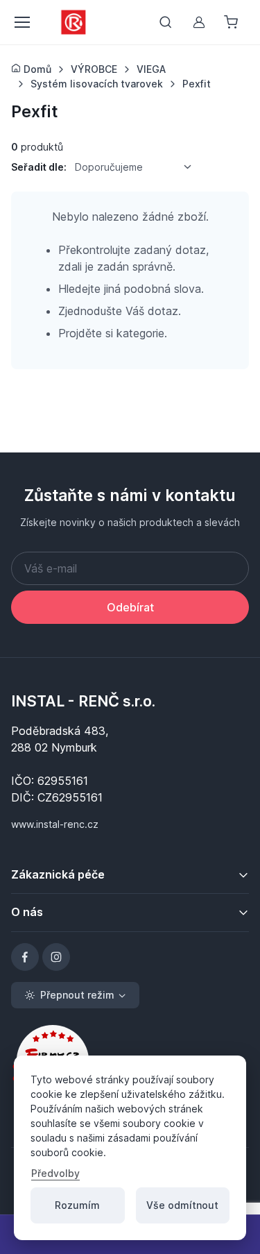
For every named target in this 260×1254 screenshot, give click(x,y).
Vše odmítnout (182, 1205)
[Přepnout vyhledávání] (165, 22)
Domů (36, 69)
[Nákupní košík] (232, 22)
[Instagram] (56, 957)
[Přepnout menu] (21, 22)
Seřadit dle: (39, 167)
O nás (27, 912)
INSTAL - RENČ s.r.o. (83, 701)
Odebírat (130, 607)
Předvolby (55, 1173)
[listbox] (138, 167)
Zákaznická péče (58, 874)
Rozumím (77, 1205)
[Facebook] (25, 957)
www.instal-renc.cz (54, 824)
